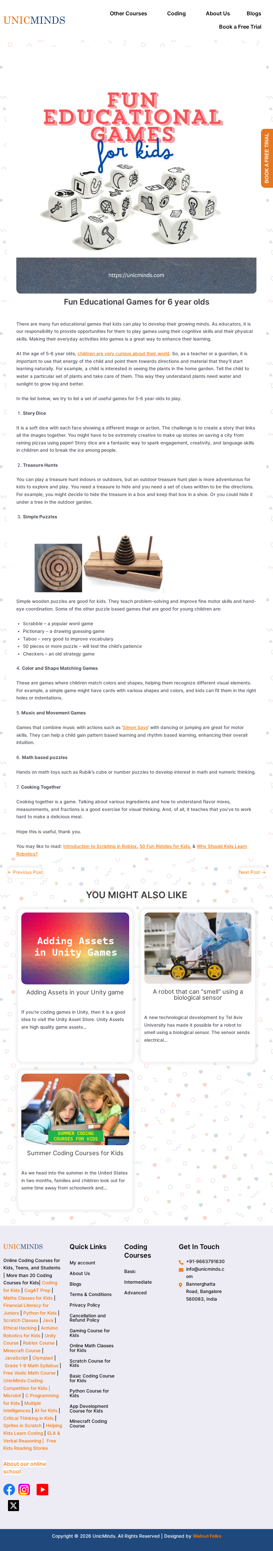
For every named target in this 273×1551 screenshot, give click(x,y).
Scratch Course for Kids (90, 1363)
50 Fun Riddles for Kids (164, 846)
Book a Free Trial (240, 26)
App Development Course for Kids (89, 1409)
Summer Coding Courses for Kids (75, 1153)
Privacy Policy (85, 1305)
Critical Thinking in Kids (28, 1418)
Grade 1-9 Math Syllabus (31, 1365)
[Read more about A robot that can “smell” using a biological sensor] (198, 947)
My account (82, 1262)
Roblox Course (39, 1343)
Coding (176, 13)
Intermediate (138, 1282)
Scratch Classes (20, 1320)
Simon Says (135, 727)
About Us (218, 13)
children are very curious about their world (123, 353)
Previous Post (25, 872)
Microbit (12, 1395)
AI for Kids (46, 1410)
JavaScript (16, 1358)
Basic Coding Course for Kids (92, 1378)
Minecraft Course (22, 1350)
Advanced (135, 1292)
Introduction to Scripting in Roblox (100, 846)
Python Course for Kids (89, 1393)
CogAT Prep (38, 1290)
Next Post (252, 872)
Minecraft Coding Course (88, 1423)
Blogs (254, 13)
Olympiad (42, 1358)
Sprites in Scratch (22, 1425)
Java (48, 1320)
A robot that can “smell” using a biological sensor (198, 994)
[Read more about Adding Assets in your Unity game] (75, 948)
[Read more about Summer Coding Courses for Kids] (75, 1109)
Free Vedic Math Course (30, 1373)
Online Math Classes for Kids (92, 1348)
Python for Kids (40, 1313)
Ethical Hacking (20, 1328)
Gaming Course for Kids (90, 1333)
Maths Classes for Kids (28, 1298)
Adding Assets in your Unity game (75, 992)
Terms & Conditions (91, 1294)
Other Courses (128, 13)
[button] (130, 13)
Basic (130, 1271)
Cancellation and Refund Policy (88, 1318)
